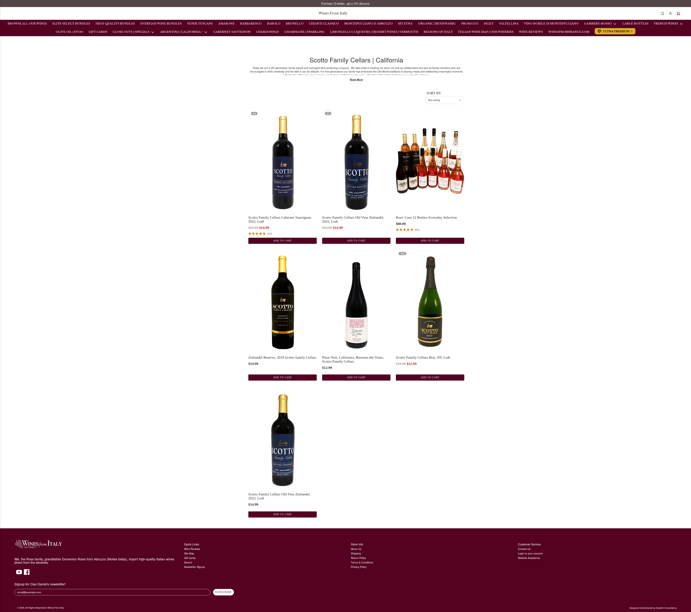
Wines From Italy (333, 13)
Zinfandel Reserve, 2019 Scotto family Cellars (282, 357)
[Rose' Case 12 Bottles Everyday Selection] (430, 160)
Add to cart (282, 240)
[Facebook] (27, 574)
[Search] (663, 13)
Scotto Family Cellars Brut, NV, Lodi (423, 357)
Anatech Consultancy (666, 607)
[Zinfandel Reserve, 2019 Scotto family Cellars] (282, 300)
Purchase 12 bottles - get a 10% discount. (345, 3)
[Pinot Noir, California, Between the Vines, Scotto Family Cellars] (356, 300)
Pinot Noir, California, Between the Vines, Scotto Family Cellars (353, 359)
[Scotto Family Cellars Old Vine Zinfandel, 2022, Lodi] (356, 160)
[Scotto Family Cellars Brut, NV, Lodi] (430, 300)
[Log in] (670, 13)
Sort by (433, 93)
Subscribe (223, 592)
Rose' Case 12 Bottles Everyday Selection (426, 217)
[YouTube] (19, 574)
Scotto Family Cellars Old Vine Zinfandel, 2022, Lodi (353, 219)
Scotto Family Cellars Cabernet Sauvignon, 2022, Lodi (280, 219)
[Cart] (678, 13)
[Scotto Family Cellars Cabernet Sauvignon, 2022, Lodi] (282, 160)
